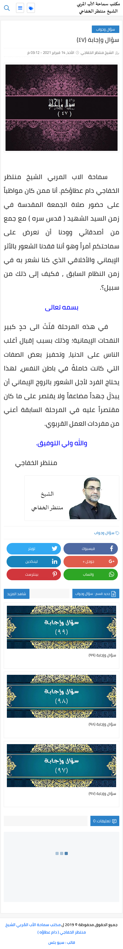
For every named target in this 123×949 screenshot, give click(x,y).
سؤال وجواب (105, 29)
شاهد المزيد (16, 593)
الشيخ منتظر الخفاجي (97, 52)
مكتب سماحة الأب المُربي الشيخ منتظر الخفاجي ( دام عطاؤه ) (45, 928)
